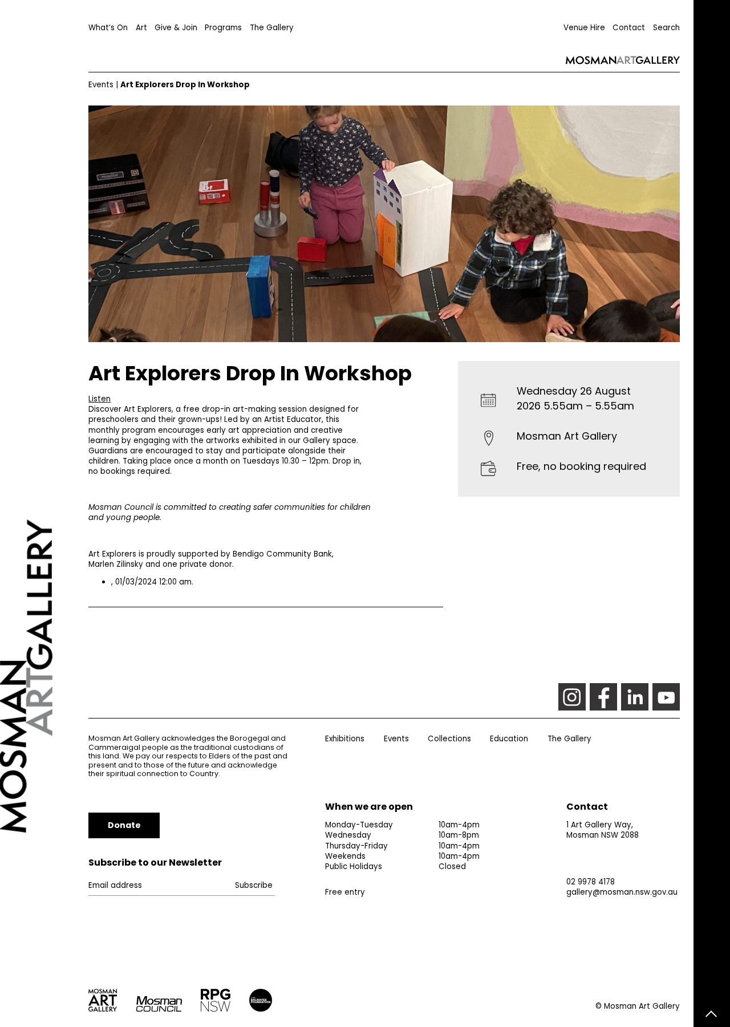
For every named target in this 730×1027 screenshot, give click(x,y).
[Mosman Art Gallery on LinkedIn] (634, 697)
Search (666, 27)
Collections (449, 738)
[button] (99, 398)
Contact (629, 27)
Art (141, 27)
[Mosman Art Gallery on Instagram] (572, 697)
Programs (223, 27)
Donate (124, 825)
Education (509, 738)
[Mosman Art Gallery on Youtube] (666, 697)
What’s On (108, 27)
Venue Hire (584, 27)
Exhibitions (344, 738)
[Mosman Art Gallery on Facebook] (603, 697)
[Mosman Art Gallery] (44, 513)
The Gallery (272, 27)
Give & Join (176, 27)
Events (100, 84)
